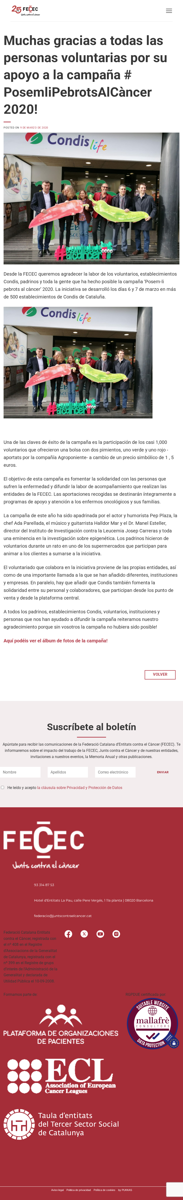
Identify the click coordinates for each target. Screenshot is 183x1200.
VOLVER (160, 674)
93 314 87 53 (44, 885)
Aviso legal (57, 1190)
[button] (169, 10)
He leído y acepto (64, 787)
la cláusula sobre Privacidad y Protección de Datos (79, 787)
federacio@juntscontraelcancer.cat (63, 916)
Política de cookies (104, 1190)
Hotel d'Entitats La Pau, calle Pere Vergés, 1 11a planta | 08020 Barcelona (93, 900)
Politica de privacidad (78, 1190)
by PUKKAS (125, 1190)
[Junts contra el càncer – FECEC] (25, 11)
